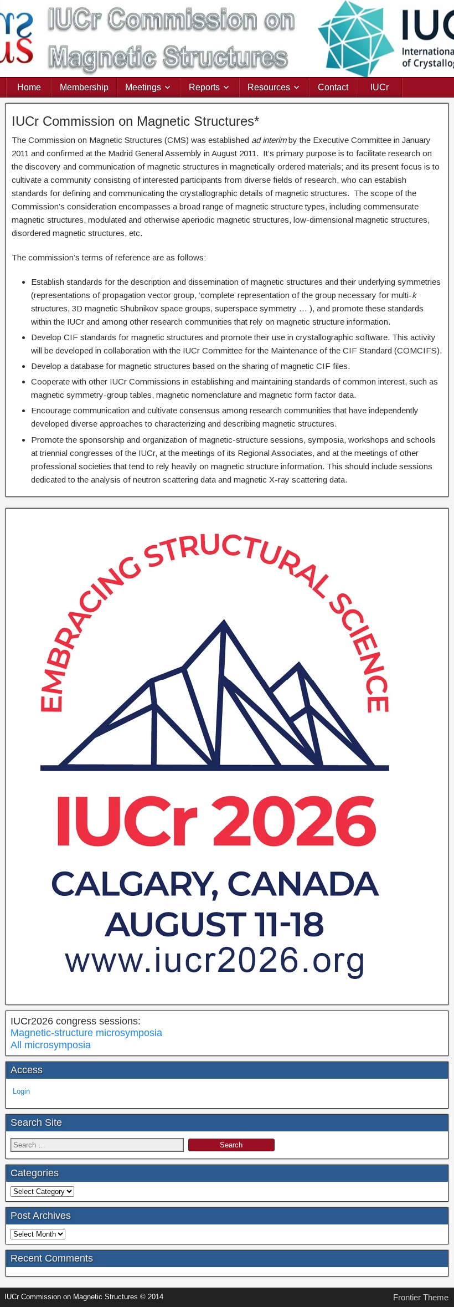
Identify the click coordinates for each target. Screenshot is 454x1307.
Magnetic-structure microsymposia (86, 1032)
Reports (204, 87)
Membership (84, 87)
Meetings (143, 87)
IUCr (379, 87)
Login (21, 1091)
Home (29, 87)
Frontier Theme (420, 1297)
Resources (268, 87)
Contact (333, 87)
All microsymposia (51, 1044)
